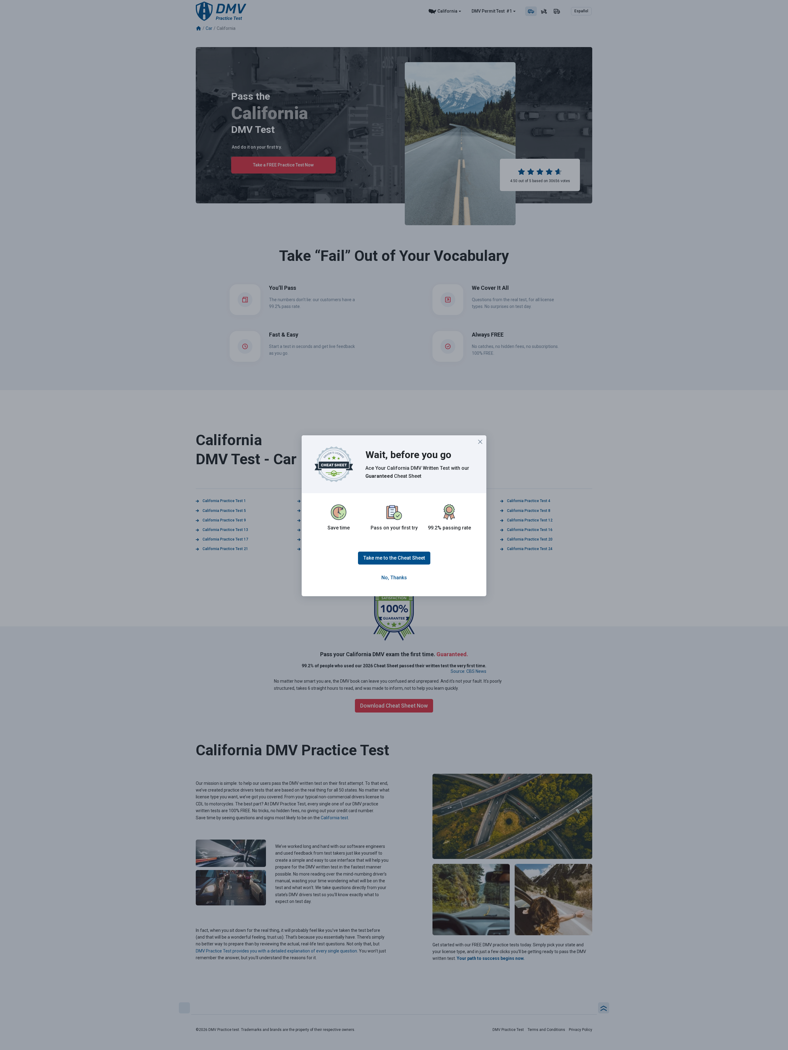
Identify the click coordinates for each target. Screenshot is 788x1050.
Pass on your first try (394, 528)
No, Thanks (394, 578)
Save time (339, 528)
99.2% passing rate (449, 528)
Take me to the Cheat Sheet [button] (394, 558)
